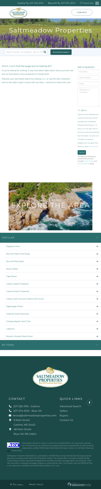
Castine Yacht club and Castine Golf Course (25, 299)
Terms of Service (83, 164)
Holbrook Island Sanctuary (17, 314)
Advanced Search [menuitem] (70, 406)
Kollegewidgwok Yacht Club (18, 321)
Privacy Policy (93, 146)
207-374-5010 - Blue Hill (27, 410)
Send (81, 152)
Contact (82, 12)
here (44, 78)
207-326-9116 (36, 3)
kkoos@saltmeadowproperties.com (34, 415)
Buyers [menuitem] (64, 415)
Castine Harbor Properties (17, 284)
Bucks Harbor (12, 269)
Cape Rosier (11, 276)
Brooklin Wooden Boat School (19, 336)
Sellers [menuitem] (64, 410)
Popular (8, 237)
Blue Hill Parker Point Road (18, 254)
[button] (45, 52)
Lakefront (10, 329)
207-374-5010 (68, 3)
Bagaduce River (13, 246)
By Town (8, 345)
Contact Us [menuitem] (66, 420)
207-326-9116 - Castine (26, 406)
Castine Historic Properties (17, 291)
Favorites (88, 3)
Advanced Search (62, 52)
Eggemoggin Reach (14, 306)
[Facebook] (89, 402)
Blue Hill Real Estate (15, 261)
